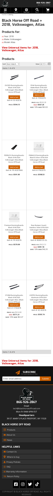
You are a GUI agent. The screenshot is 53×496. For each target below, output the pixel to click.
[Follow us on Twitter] (30, 484)
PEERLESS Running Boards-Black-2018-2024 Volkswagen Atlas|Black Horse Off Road (14, 158)
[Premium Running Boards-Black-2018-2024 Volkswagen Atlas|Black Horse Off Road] (14, 217)
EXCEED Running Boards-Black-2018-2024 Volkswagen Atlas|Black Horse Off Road (14, 88)
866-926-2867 (26, 402)
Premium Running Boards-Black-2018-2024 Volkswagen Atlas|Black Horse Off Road (14, 228)
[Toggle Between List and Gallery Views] (48, 64)
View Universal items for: (20, 49)
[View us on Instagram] (23, 484)
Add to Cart (14, 97)
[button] (37, 10)
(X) (3, 36)
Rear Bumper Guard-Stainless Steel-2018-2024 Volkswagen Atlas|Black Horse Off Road (38, 228)
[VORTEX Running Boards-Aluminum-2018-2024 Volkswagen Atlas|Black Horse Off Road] (38, 287)
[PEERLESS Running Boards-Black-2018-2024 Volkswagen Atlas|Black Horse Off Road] (14, 147)
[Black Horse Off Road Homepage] (13, 3)
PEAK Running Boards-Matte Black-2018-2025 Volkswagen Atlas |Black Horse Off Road (39, 88)
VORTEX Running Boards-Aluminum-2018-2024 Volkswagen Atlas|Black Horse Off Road (38, 298)
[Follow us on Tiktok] (37, 484)
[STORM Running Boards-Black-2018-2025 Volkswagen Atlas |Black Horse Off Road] (14, 287)
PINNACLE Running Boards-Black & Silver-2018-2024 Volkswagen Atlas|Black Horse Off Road (39, 158)
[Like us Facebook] (16, 484)
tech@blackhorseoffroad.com (26, 408)
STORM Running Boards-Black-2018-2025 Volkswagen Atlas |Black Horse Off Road (14, 298)
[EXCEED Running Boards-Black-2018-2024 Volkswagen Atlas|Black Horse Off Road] (14, 77)
